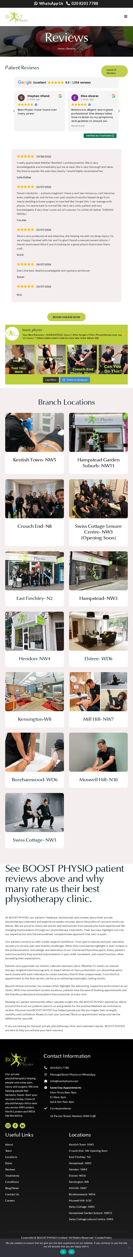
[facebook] (15, 1125)
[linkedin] (22, 1125)
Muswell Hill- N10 (80, 1200)
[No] (128, 1248)
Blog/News (12, 1188)
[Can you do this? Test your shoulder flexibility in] (113, 359)
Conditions (12, 1181)
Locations (11, 1156)
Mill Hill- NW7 (78, 1188)
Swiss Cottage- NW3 (81, 1206)
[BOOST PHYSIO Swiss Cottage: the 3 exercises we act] (51, 359)
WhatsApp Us (51, 3)
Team (8, 1150)
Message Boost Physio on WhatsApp (72, 1074)
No (71, 1251)
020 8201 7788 (85, 3)
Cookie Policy (103, 1237)
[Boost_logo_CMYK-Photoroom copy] (19, 1054)
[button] (118, 111)
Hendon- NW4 (78, 1169)
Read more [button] (24, 126)
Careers (10, 1200)
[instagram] (8, 1125)
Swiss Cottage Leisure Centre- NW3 (91, 1219)
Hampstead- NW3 (80, 1163)
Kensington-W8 (79, 1181)
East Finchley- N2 (80, 1156)
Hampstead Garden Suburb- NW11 (90, 1212)
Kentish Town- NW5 (81, 1144)
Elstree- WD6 (77, 1175)
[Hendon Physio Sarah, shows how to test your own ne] (20, 359)
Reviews (10, 1169)
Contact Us (12, 1194)
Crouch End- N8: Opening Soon (88, 1150)
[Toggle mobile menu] (126, 16)
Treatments (12, 1175)
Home (60, 48)
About (9, 1144)
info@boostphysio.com (64, 1081)
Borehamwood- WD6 (82, 1194)
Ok (63, 1251)
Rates (8, 1163)
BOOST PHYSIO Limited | (53, 1237)
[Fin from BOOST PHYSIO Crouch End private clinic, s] (82, 359)
